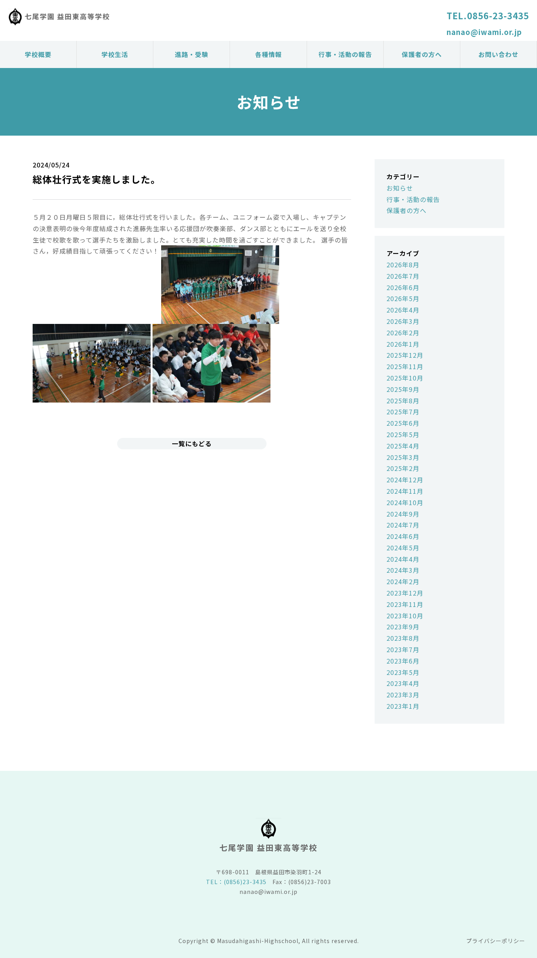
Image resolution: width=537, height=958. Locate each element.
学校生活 (114, 54)
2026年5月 (402, 298)
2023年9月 (402, 626)
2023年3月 (402, 694)
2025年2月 (402, 468)
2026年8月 (402, 264)
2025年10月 (404, 377)
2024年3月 (402, 570)
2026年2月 (402, 332)
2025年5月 (402, 434)
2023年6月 (402, 661)
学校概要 (38, 54)
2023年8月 (402, 638)
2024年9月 (402, 514)
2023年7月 (402, 649)
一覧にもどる (192, 443)
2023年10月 (404, 615)
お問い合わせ (498, 54)
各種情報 (268, 54)
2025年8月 (402, 400)
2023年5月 (402, 672)
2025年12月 (404, 355)
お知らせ (399, 188)
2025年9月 (402, 389)
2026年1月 (402, 344)
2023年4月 (402, 683)
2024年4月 (402, 559)
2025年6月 (402, 423)
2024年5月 (402, 547)
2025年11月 (404, 366)
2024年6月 (402, 536)
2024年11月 (404, 491)
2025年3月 (402, 457)
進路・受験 (191, 54)
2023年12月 (404, 593)
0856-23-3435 (498, 15)
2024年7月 (402, 525)
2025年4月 (402, 445)
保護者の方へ (422, 54)
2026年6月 (402, 287)
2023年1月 (402, 706)
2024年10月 (404, 502)
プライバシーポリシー (495, 941)
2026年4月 (402, 309)
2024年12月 (404, 479)
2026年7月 (402, 276)
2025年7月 (402, 411)
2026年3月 (402, 321)
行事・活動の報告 (345, 54)
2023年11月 (404, 604)
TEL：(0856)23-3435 (236, 882)
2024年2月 (402, 581)
